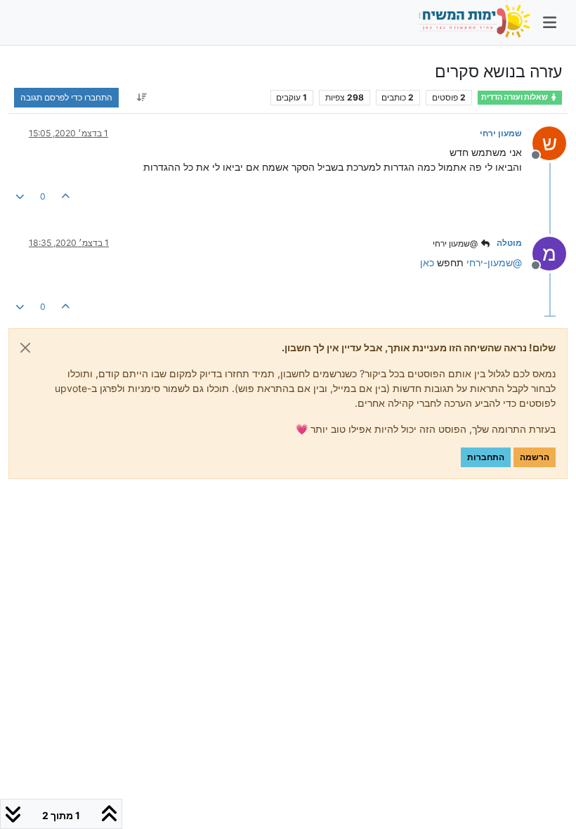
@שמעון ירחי (456, 243)
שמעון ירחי (501, 133)
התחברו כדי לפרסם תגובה (66, 97)
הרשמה (534, 457)
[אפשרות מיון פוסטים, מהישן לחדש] (141, 97)
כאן (427, 262)
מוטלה (509, 242)
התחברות (485, 457)
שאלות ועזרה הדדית (515, 97)
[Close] (25, 348)
